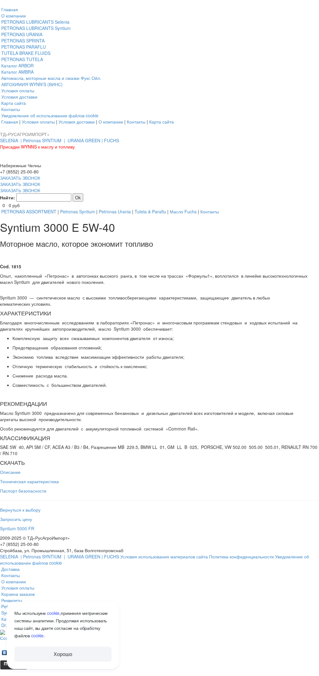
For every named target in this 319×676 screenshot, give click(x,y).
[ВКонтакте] (4, 651)
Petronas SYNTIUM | (44, 140)
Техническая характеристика (29, 481)
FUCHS (111, 140)
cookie (53, 613)
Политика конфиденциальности (242, 556)
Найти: (7, 197)
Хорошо (63, 654)
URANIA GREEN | (86, 140)
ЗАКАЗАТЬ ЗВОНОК (20, 178)
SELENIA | (11, 140)
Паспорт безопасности (23, 491)
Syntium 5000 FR (17, 528)
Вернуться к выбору (20, 510)
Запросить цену (16, 519)
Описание (10, 472)
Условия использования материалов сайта (164, 556)
